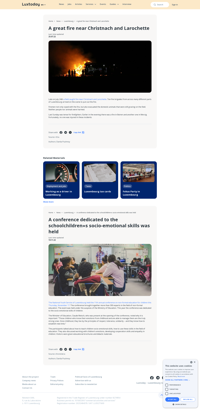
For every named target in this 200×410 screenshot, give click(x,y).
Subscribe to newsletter (86, 384)
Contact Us (27, 388)
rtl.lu (57, 137)
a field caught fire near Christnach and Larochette (85, 99)
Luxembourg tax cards (97, 191)
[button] (180, 380)
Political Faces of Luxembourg (88, 377)
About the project (30, 377)
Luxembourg (68, 21)
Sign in (175, 4)
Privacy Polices (57, 380)
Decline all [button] (188, 399)
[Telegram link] (158, 378)
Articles (78, 4)
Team (52, 377)
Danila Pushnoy (63, 141)
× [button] (194, 362)
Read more (181, 376)
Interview (127, 4)
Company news (29, 380)
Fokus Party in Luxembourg (131, 193)
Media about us (29, 384)
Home (50, 21)
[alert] (180, 383)
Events (103, 4)
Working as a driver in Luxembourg (58, 193)
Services (89, 4)
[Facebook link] (152, 378)
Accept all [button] (172, 399)
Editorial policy (56, 384)
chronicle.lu (60, 354)
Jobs (69, 4)
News (61, 4)
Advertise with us (83, 380)
